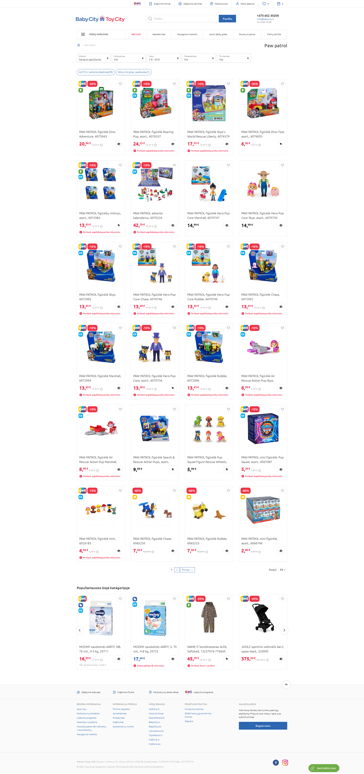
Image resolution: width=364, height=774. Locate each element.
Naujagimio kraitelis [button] (187, 34)
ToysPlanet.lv (155, 735)
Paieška (227, 18)
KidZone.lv (154, 739)
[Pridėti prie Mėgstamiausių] (120, 84)
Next (284, 630)
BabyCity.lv (154, 722)
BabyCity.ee (155, 726)
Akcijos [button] (136, 34)
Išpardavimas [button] (158, 34)
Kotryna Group (156, 713)
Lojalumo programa (86, 718)
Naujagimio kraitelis (87, 734)
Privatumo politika (194, 709)
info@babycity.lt (265, 19)
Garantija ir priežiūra (87, 722)
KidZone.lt (154, 709)
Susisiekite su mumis (123, 726)
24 (281, 569)
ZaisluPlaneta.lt (157, 718)
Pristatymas (119, 718)
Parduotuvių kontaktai (88, 713)
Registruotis (263, 725)
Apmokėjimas (119, 713)
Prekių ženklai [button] (274, 34)
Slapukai (189, 721)
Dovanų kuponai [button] (247, 34)
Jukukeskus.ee (156, 731)
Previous (79, 630)
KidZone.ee (155, 744)
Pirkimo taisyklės (121, 709)
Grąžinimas (118, 722)
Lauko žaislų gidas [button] (218, 34)
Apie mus (81, 709)
